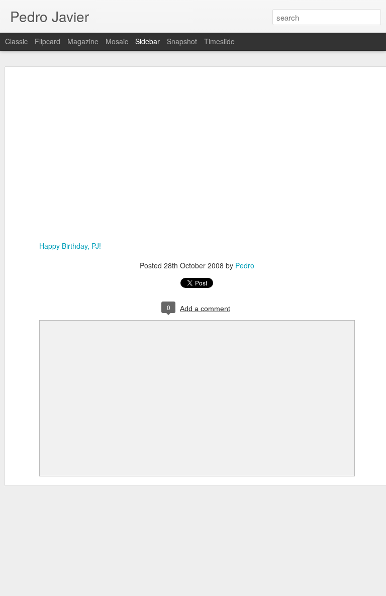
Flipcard (47, 41)
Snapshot (182, 41)
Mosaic (117, 41)
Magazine (83, 41)
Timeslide (219, 41)
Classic (16, 41)
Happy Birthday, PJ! (70, 246)
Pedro (244, 265)
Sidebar (147, 41)
